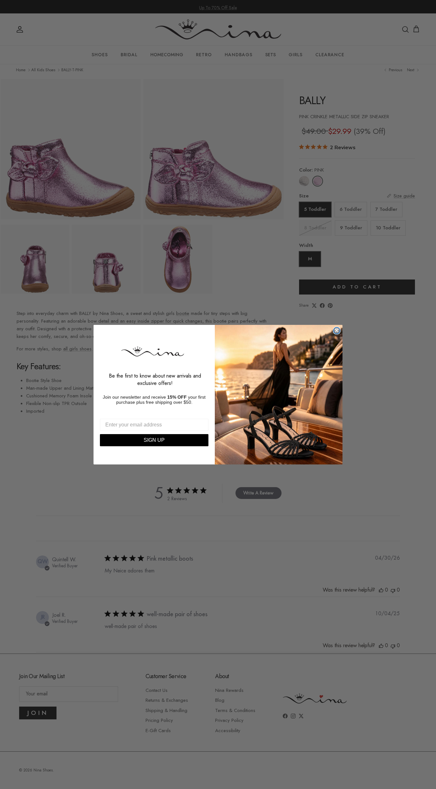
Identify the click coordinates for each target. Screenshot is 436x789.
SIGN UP (154, 440)
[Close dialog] (337, 330)
